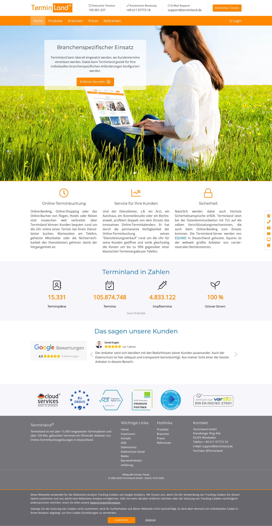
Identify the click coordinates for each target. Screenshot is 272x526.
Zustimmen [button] (121, 520)
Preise (93, 21)
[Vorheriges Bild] (20, 90)
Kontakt (126, 438)
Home (38, 21)
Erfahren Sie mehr (92, 82)
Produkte (55, 21)
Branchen (75, 21)
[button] (91, 358)
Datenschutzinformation (105, 502)
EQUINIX (180, 238)
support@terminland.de (185, 10)
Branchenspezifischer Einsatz (95, 47)
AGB (123, 443)
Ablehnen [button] (150, 520)
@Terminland (214, 450)
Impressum (128, 434)
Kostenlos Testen (227, 8)
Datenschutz (129, 447)
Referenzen (112, 21)
